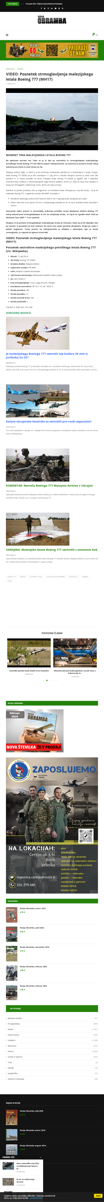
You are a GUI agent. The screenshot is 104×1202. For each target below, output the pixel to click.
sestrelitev (73, 577)
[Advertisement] (52, 605)
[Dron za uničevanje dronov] (8, 1182)
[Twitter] (44, 8)
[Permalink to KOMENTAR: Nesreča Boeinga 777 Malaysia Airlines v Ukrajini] (37, 450)
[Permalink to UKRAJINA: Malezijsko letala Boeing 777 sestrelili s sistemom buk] (37, 514)
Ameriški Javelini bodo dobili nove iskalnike (29, 671)
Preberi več (10, 375)
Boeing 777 (12, 577)
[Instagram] (48, 8)
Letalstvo (10, 69)
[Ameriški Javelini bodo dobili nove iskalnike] (29, 652)
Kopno (53, 1029)
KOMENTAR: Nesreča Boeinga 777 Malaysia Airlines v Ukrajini (49, 485)
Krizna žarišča (53, 1035)
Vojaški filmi (53, 1073)
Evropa (22, 577)
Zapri (98, 1196)
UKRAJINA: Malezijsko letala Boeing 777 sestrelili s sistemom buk (51, 549)
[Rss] (62, 8)
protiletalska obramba (56, 577)
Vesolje (53, 1068)
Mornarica (53, 1046)
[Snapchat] (59, 8)
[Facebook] (41, 8)
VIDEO (10, 581)
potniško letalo (36, 577)
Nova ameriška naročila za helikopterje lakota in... (27, 1166)
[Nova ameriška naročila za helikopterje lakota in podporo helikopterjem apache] (8, 1166)
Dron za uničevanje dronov (25, 1180)
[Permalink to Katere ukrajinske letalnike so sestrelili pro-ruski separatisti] (37, 386)
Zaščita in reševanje (53, 1079)
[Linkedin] (52, 8)
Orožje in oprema (53, 1057)
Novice (20, 69)
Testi (53, 1062)
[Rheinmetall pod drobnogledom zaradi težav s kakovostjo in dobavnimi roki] (75, 652)
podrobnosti (36, 1198)
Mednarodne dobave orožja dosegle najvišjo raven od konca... (53, 4)
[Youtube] (55, 8)
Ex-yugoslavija (53, 1023)
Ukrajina (85, 577)
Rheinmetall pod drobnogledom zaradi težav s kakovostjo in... (75, 672)
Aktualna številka (53, 1018)
